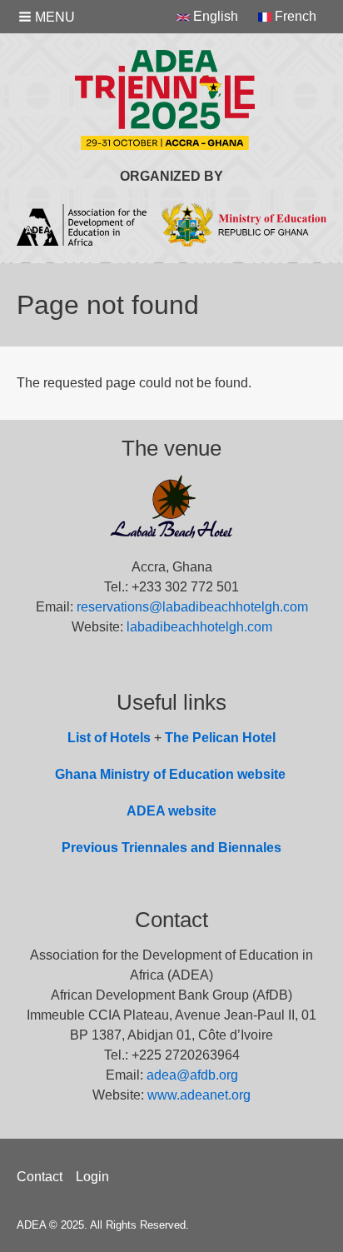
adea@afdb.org (192, 1075)
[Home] (171, 100)
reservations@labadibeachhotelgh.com (192, 607)
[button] (48, 16)
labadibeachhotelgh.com (199, 627)
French (293, 16)
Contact (39, 1177)
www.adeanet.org (199, 1095)
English (214, 16)
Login (92, 1177)
